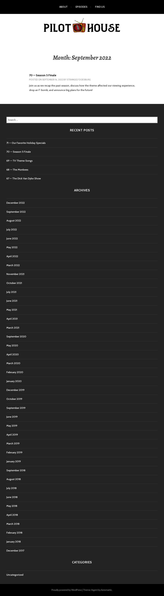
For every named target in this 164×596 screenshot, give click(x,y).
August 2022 (13, 220)
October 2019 (14, 398)
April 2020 (12, 354)
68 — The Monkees (17, 169)
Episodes (81, 6)
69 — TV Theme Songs (19, 160)
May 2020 (12, 345)
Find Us (100, 6)
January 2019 (13, 461)
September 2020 (16, 336)
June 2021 (11, 300)
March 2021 (12, 327)
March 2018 (13, 523)
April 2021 (12, 318)
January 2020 (14, 381)
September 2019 (15, 407)
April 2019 (12, 434)
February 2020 (14, 372)
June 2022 (12, 238)
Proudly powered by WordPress (67, 589)
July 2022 (11, 229)
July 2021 (11, 292)
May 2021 (11, 309)
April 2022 (12, 256)
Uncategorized (14, 574)
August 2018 (13, 479)
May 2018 (11, 505)
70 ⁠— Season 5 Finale (42, 75)
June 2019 (12, 416)
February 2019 (14, 452)
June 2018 (12, 497)
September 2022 (16, 211)
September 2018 (15, 470)
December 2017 (15, 550)
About (63, 6)
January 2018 (13, 541)
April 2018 (12, 514)
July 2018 (11, 488)
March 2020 (13, 363)
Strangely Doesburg (79, 79)
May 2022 (11, 247)
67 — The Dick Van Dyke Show (23, 178)
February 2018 (14, 532)
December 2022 (15, 202)
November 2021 (15, 274)
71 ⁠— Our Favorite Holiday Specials (25, 142)
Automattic (106, 589)
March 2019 (13, 443)
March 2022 (13, 265)
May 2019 (11, 425)
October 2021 (14, 283)
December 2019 (15, 390)
